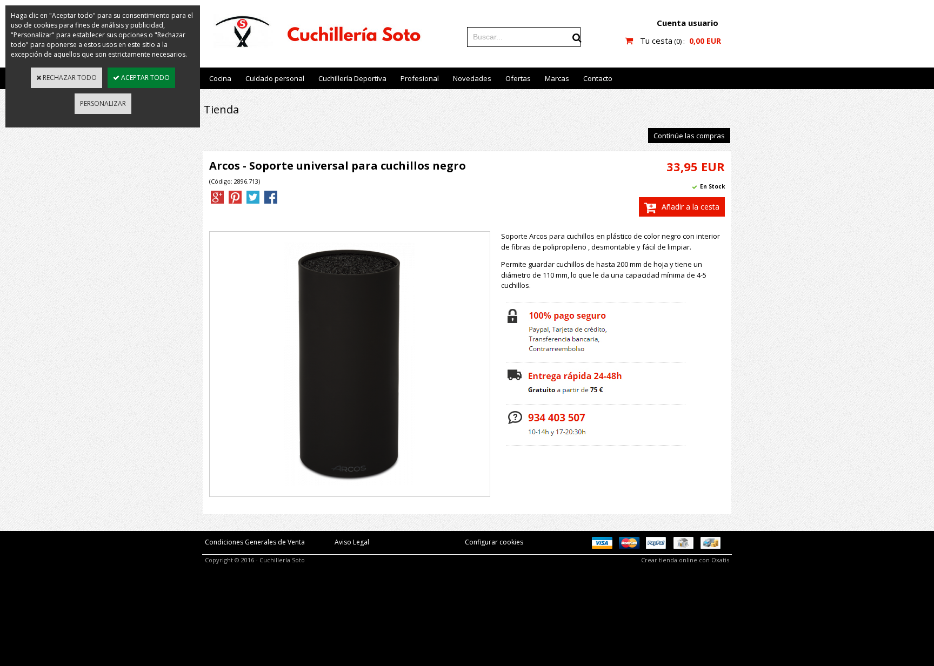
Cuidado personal (274, 78)
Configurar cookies (494, 542)
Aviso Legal (352, 542)
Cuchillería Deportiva (352, 78)
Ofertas (518, 78)
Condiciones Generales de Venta (255, 542)
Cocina (220, 78)
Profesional (420, 78)
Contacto (597, 78)
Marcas (557, 78)
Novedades (472, 78)
